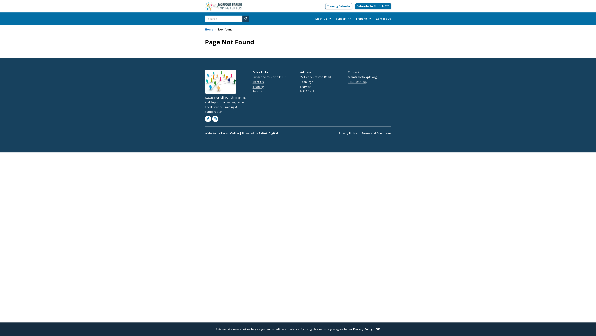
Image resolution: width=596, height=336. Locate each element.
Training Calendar (338, 6)
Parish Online (230, 133)
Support (341, 19)
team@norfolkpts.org (362, 77)
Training (361, 19)
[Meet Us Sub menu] (329, 18)
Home (209, 29)
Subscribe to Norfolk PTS (373, 6)
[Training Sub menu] (369, 18)
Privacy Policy (348, 133)
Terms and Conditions (376, 133)
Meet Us (321, 19)
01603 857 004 (357, 82)
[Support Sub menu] (349, 18)
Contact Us (383, 19)
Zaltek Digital (268, 133)
